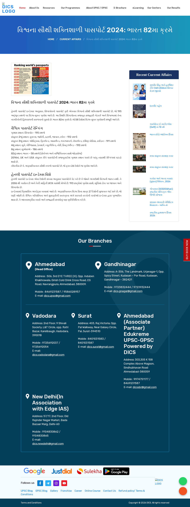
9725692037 (50, 342)
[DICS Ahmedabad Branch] (29, 265)
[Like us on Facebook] (40, 483)
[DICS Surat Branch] (73, 315)
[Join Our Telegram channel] (48, 483)
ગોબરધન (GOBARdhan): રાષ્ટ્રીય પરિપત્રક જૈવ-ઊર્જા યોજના (161, 192)
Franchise (66, 490)
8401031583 (96, 338)
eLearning (138, 8)
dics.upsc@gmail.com (57, 295)
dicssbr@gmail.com (145, 387)
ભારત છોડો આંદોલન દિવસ (161, 134)
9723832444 (122, 287)
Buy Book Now (187, 249)
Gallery (54, 490)
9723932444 (141, 287)
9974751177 (141, 379)
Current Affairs (70, 39)
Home (22, 8)
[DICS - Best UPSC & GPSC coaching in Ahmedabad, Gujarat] (8, 7)
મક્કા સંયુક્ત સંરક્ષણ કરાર (161, 156)
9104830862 (50, 431)
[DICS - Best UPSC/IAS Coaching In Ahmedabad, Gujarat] (162, 481)
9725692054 (40, 346)
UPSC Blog (27, 490)
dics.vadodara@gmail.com (48, 354)
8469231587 (53, 291)
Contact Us (109, 490)
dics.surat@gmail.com (100, 346)
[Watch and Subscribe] (64, 483)
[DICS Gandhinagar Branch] (98, 265)
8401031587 (86, 342)
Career (78, 490)
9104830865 (40, 435)
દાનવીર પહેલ (156, 106)
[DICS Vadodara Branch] (27, 315)
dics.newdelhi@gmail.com (48, 443)
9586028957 (72, 291)
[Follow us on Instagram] (56, 483)
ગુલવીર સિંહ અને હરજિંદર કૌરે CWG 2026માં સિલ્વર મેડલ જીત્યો (162, 88)
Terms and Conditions (31, 503)
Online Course (92, 490)
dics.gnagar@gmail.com (127, 291)
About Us (34, 8)
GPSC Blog (41, 490)
